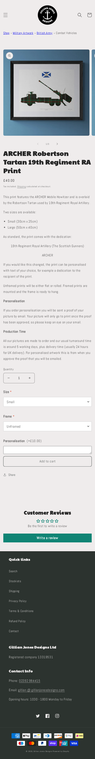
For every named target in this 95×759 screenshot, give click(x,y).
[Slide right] (57, 144)
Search (13, 571)
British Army (44, 33)
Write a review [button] (47, 538)
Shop (6, 33)
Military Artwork (23, 33)
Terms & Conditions (21, 611)
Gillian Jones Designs (43, 751)
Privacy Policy (18, 601)
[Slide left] (38, 144)
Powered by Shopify (61, 751)
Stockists (15, 581)
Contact (14, 631)
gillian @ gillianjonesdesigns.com (41, 690)
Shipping (21, 186)
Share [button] (11, 475)
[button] (5, 15)
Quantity (8, 369)
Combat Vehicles (66, 33)
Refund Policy (17, 621)
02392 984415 (29, 681)
